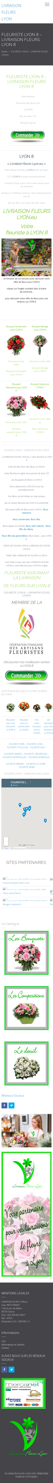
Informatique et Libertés (12, 1344)
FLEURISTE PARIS (17, 744)
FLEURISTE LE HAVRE (35, 763)
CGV (3, 1341)
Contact (5, 1347)
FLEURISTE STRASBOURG (35, 753)
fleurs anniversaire (21, 519)
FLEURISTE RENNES (15, 763)
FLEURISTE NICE (37, 747)
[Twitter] (11, 1105)
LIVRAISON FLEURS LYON (11, 12)
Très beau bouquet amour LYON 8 (37, 726)
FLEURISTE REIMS (27, 767)
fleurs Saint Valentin (35, 526)
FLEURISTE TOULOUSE (17, 747)
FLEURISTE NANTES (13, 753)
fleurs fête (35, 519)
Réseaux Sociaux (12, 1095)
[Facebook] (4, 1105)
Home (4, 51)
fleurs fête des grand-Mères (15, 535)
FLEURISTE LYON (34, 744)
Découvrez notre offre (40, 361)
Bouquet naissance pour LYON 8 (16, 432)
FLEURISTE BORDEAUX (38, 757)
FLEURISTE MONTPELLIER (14, 757)
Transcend (42, 1473)
